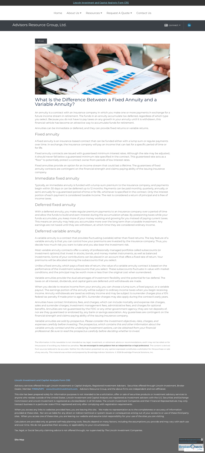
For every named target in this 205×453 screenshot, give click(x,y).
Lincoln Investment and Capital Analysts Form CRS (101, 2)
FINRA (35, 389)
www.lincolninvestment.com (62, 389)
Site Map (19, 439)
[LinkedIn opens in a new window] (189, 26)
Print (41, 41)
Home (58, 13)
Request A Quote (118, 13)
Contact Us (143, 13)
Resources (93, 13)
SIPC (42, 389)
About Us (73, 13)
